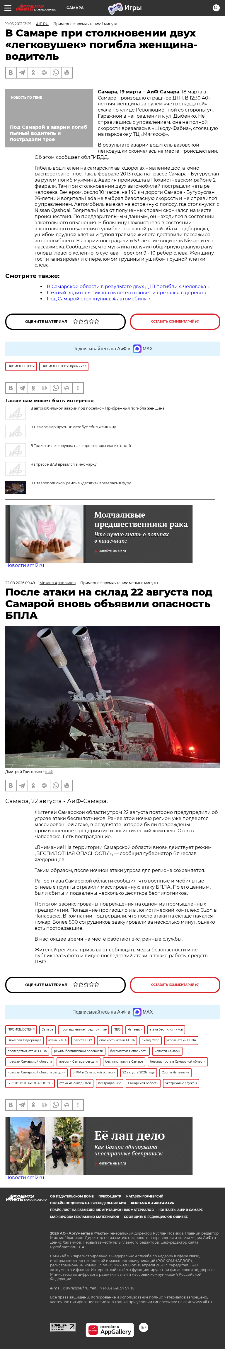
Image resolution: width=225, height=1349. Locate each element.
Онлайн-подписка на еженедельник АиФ (88, 1203)
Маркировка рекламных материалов (84, 1217)
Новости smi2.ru (24, 565)
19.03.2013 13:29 (18, 24)
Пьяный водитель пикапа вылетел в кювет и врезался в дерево (125, 292)
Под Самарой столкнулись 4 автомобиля (97, 299)
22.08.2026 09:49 (20, 583)
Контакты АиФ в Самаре (180, 1210)
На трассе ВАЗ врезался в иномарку (63, 464)
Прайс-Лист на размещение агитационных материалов (102, 1210)
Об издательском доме (72, 1196)
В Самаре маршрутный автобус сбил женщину (73, 427)
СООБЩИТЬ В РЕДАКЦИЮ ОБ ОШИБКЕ (156, 1217)
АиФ (49, 772)
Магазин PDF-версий (144, 1196)
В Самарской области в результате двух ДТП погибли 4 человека (126, 286)
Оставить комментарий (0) (175, 321)
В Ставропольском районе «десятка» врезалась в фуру (80, 483)
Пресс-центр (109, 1196)
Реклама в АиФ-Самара (152, 1203)
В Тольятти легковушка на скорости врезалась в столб (80, 445)
